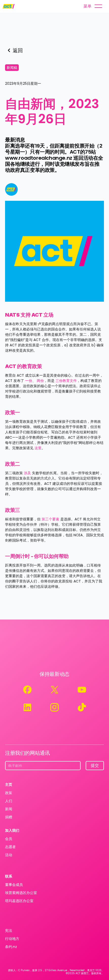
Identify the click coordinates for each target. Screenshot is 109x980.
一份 (28, 380)
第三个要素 (50, 519)
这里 (38, 448)
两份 (40, 380)
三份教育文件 (66, 380)
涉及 (27, 472)
